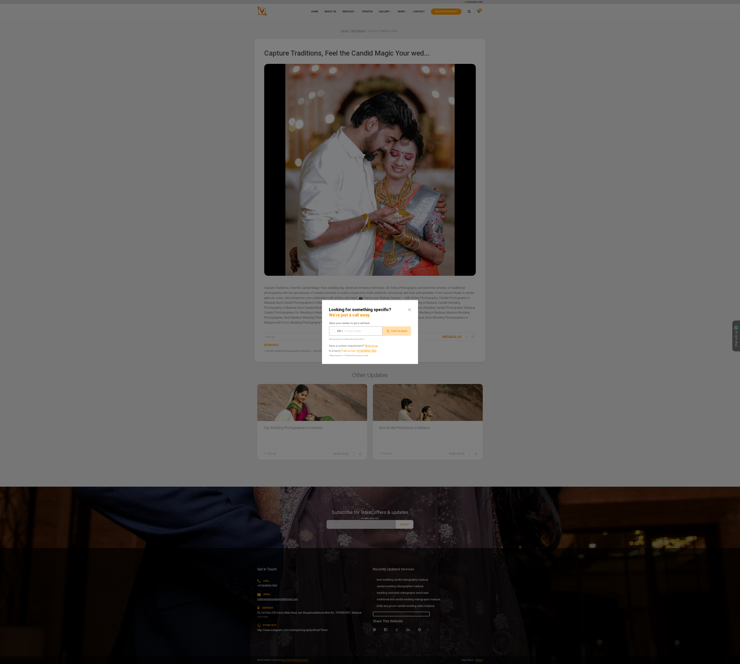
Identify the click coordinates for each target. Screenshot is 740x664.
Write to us (371, 345)
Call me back (399, 330)
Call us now (359, 350)
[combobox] (335, 331)
